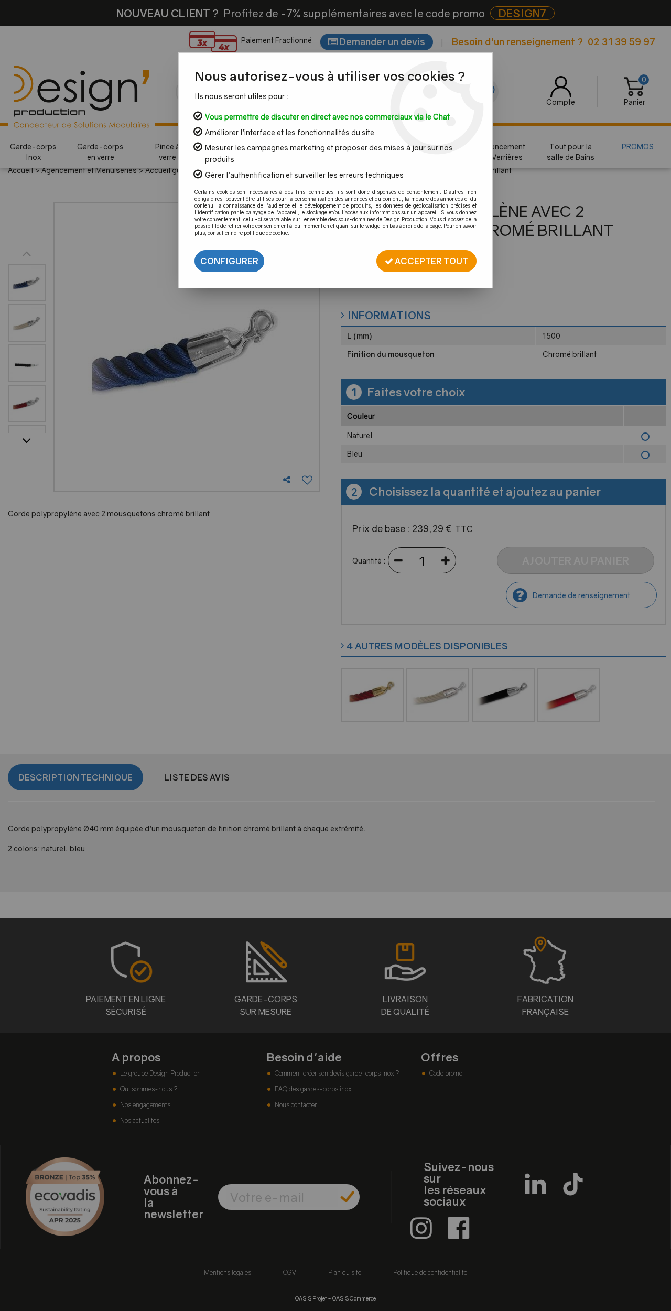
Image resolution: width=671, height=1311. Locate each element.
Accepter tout (430, 261)
